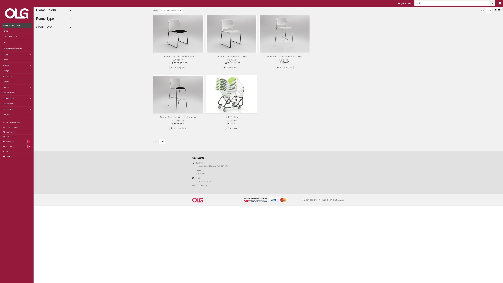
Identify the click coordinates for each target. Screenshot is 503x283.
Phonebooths (8, 109)
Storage (6, 70)
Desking (6, 54)
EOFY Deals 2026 (10, 36)
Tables (5, 59)
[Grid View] (496, 10)
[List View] (499, 10)
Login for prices (178, 62)
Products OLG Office (11, 25)
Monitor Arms (8, 103)
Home (5, 31)
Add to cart (233, 128)
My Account (10, 142)
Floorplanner (10, 132)
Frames (6, 87)
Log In (8, 151)
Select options (180, 67)
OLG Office (9, 147)
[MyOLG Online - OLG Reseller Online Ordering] (17, 13)
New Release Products (12, 48)
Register (8, 156)
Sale (4, 42)
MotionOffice (8, 92)
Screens (6, 81)
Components (8, 98)
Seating (6, 65)
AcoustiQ (6, 114)
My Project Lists (11, 137)
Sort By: (155, 10)
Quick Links (405, 3)
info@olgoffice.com (203, 181)
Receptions (7, 76)
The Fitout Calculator (12, 122)
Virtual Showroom (12, 127)
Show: (482, 10)
